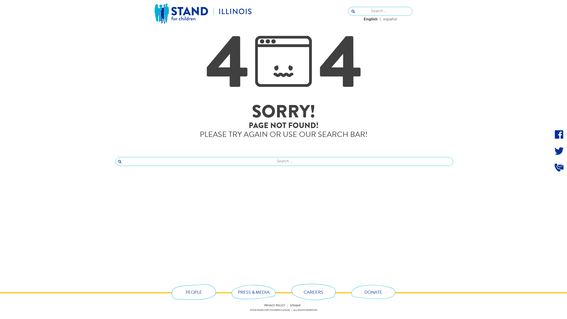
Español (390, 19)
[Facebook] (559, 134)
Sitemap (295, 305)
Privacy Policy (274, 305)
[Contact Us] (559, 167)
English (371, 19)
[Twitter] (559, 151)
